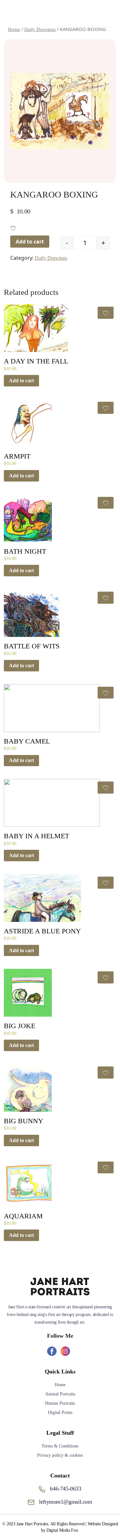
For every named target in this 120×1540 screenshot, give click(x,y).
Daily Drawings (51, 258)
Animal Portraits (60, 1394)
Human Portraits (60, 1403)
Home (60, 1384)
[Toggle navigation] (106, 12)
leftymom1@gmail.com (65, 1502)
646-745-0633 (65, 1488)
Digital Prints (60, 1412)
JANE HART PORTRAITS (55, 12)
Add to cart (30, 241)
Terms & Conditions (60, 1446)
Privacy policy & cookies (60, 1455)
